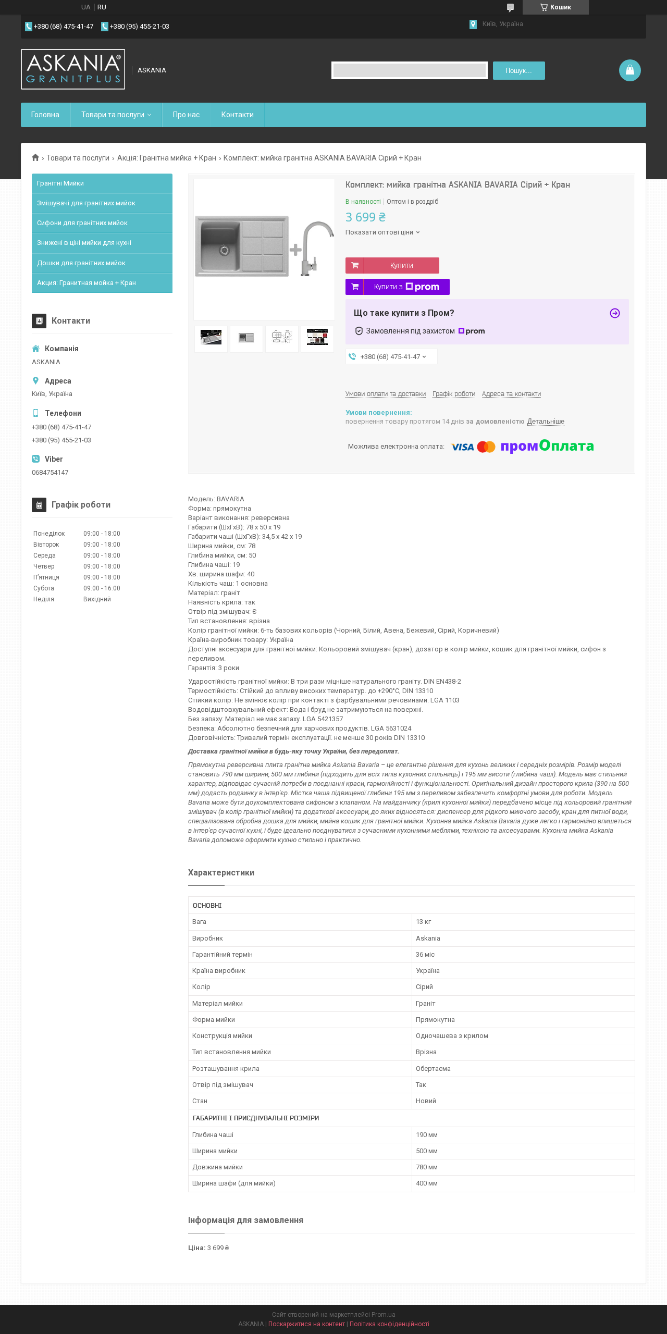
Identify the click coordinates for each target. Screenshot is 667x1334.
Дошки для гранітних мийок (81, 263)
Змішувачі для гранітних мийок (86, 203)
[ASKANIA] (73, 70)
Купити (401, 265)
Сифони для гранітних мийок (82, 223)
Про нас (186, 114)
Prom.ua (384, 1314)
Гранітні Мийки (60, 183)
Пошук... (518, 71)
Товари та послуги (112, 114)
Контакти (237, 114)
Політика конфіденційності (389, 1324)
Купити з (388, 286)
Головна (45, 114)
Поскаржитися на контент (306, 1324)
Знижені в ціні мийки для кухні (84, 242)
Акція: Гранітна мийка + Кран (166, 158)
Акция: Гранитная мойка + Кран (86, 283)
